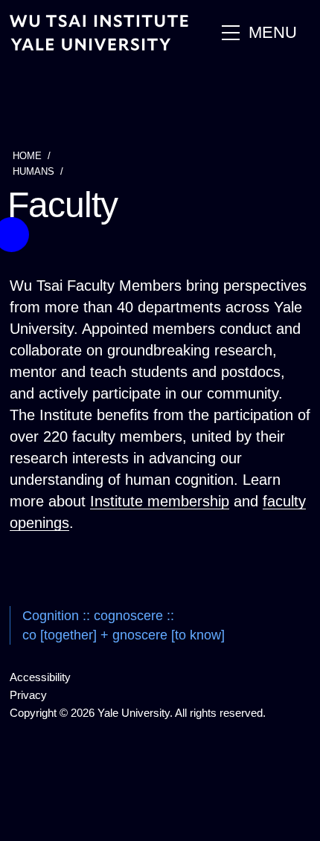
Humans (33, 171)
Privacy (28, 695)
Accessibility (40, 677)
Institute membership (159, 501)
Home (27, 155)
